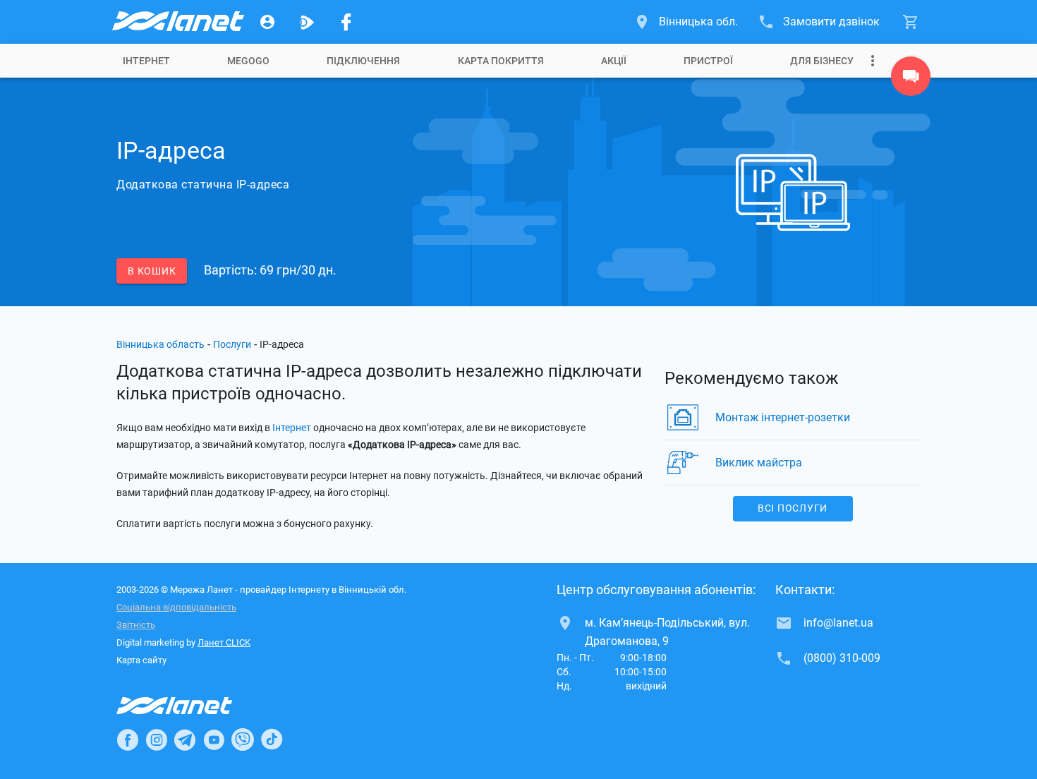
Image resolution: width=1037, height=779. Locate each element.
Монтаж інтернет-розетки (782, 417)
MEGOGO (248, 60)
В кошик (152, 271)
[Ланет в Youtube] (213, 739)
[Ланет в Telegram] (185, 739)
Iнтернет (146, 60)
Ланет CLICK (224, 642)
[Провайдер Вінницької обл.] (177, 22)
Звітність (135, 625)
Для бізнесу (822, 60)
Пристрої (708, 60)
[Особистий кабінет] (267, 22)
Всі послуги (792, 508)
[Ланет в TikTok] (271, 739)
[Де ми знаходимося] (910, 79)
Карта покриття (501, 60)
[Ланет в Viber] (242, 739)
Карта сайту (141, 660)
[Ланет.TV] (307, 22)
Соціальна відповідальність (176, 607)
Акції (613, 60)
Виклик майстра (758, 462)
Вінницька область (160, 344)
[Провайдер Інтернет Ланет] (190, 705)
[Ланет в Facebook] (127, 739)
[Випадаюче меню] (872, 60)
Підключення (363, 60)
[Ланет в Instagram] (156, 739)
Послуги (232, 344)
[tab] (146, 61)
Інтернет (291, 427)
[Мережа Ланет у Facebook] (346, 22)
